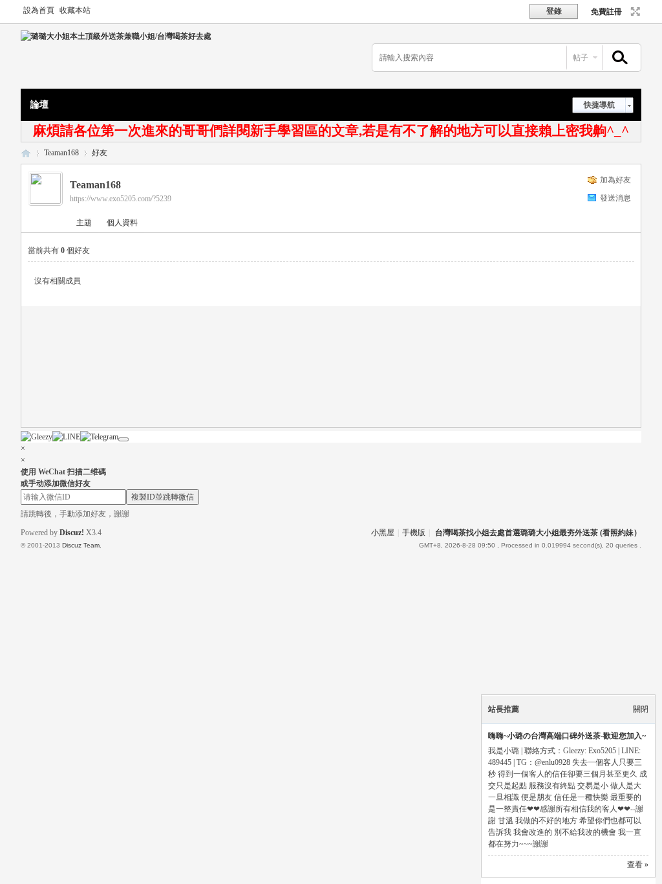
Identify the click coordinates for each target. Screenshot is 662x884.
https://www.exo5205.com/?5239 (120, 198)
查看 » (637, 864)
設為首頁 (38, 10)
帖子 (580, 57)
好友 (99, 152)
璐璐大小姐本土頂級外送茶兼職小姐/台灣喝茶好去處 (26, 153)
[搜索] (618, 57)
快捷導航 (599, 104)
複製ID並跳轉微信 (162, 497)
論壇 (39, 104)
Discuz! (71, 532)
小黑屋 (382, 532)
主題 (84, 222)
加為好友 (615, 179)
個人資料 (122, 222)
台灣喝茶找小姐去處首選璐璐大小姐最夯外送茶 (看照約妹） (538, 532)
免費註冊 (606, 11)
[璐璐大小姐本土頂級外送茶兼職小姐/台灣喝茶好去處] (116, 36)
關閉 (640, 709)
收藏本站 (75, 10)
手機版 (413, 532)
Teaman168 (61, 152)
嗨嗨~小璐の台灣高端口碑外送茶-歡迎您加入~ (567, 735)
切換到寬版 (633, 11)
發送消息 (615, 198)
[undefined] (123, 439)
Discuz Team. (81, 545)
